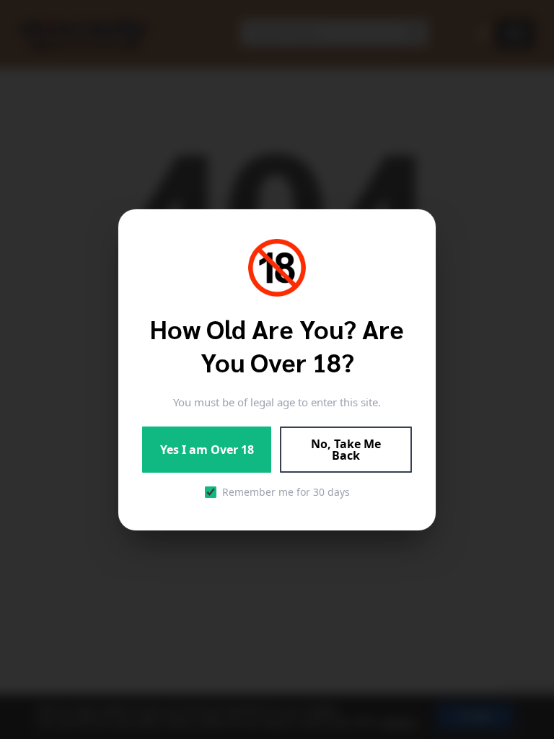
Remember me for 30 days (286, 492)
